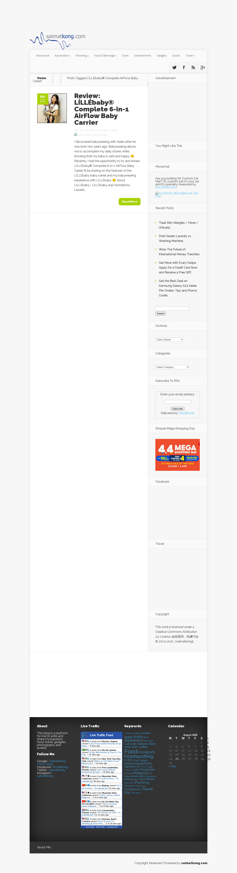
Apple (128, 737)
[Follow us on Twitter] (174, 67)
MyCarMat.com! (166, 187)
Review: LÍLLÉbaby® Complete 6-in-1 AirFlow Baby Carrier (101, 109)
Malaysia (140, 773)
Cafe (127, 743)
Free (136, 760)
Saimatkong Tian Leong (51, 762)
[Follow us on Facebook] (183, 67)
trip (127, 792)
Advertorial (42, 55)
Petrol (142, 779)
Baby (146, 737)
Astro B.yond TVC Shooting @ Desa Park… (98, 822)
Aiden (146, 733)
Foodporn (146, 752)
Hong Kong (132, 763)
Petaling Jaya (131, 779)
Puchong (142, 782)
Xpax (137, 793)
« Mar (172, 766)
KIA (138, 766)
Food (130, 751)
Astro (138, 736)
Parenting (82, 55)
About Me (44, 847)
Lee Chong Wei (143, 769)
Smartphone (132, 789)
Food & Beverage (105, 55)
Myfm (142, 776)
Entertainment (142, 55)
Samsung (140, 786)
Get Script (90, 827)
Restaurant (129, 786)
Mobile (134, 776)
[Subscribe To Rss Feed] (193, 67)
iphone (146, 763)
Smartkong (60, 767)
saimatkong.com (194, 863)
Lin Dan (128, 773)
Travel (190, 55)
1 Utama (128, 733)
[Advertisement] (97, 15)
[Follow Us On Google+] (202, 67)
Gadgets (162, 55)
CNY (134, 747)
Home (41, 78)
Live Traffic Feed (101, 735)
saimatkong (57, 770)
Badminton (133, 740)
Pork (126, 783)
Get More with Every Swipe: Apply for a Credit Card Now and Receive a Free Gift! (178, 267)
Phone (150, 779)
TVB (133, 793)
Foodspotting (138, 756)
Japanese (130, 766)
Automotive (62, 55)
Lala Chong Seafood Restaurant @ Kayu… (98, 771)
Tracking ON (112, 827)
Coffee (143, 747)
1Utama (137, 733)
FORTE (128, 760)
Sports (176, 55)
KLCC (144, 766)
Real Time (100, 827)
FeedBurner (186, 413)
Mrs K (93, 130)
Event (125, 55)
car (133, 744)
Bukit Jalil (148, 741)
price (131, 783)
